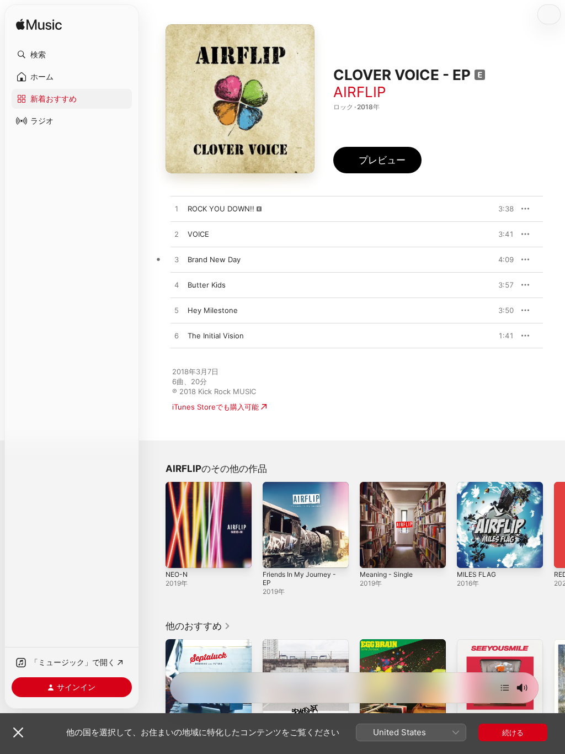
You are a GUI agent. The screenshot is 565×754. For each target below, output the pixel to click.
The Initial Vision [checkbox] (216, 335)
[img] (39, 25)
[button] (71, 54)
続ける (513, 732)
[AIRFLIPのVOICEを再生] (177, 235)
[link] (198, 626)
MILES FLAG (476, 574)
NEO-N (177, 574)
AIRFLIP (359, 91)
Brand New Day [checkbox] (214, 259)
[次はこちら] (504, 687)
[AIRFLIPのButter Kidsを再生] (177, 285)
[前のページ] (154, 525)
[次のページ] (554, 525)
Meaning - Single (386, 574)
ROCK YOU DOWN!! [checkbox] (221, 208)
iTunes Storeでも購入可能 (215, 406)
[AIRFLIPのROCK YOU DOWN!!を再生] (177, 209)
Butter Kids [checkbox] (207, 284)
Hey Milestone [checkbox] (213, 310)
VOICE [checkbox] (198, 234)
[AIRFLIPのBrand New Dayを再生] (177, 260)
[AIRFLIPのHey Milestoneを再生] (177, 311)
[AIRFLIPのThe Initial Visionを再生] (177, 336)
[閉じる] (18, 732)
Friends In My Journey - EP (299, 578)
